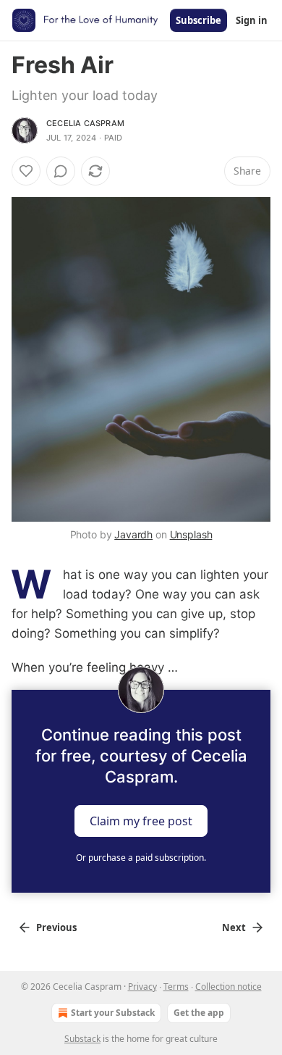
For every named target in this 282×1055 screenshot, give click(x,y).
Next (234, 927)
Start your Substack (113, 1012)
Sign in (252, 20)
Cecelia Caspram (85, 123)
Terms (176, 986)
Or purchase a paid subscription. (141, 857)
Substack (82, 1039)
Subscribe (198, 20)
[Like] (26, 171)
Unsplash (191, 534)
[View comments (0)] (60, 171)
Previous (56, 927)
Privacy (142, 986)
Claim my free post (141, 820)
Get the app (199, 1012)
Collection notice (228, 986)
